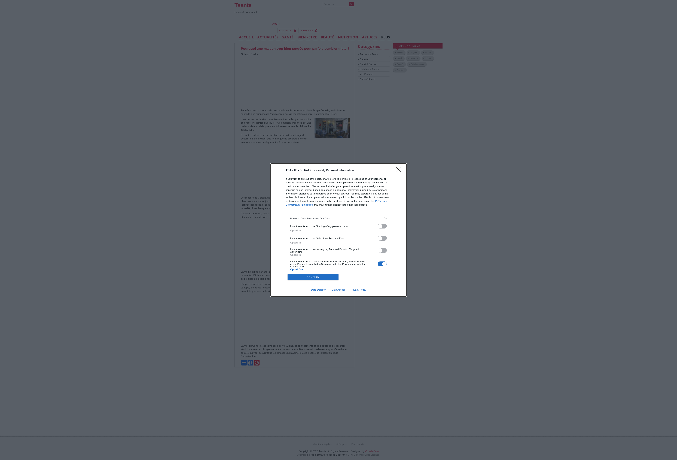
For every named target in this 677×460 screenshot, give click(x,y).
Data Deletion (318, 289)
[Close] (399, 170)
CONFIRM (313, 277)
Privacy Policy (358, 289)
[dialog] (338, 230)
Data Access (338, 289)
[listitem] (338, 218)
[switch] (382, 226)
